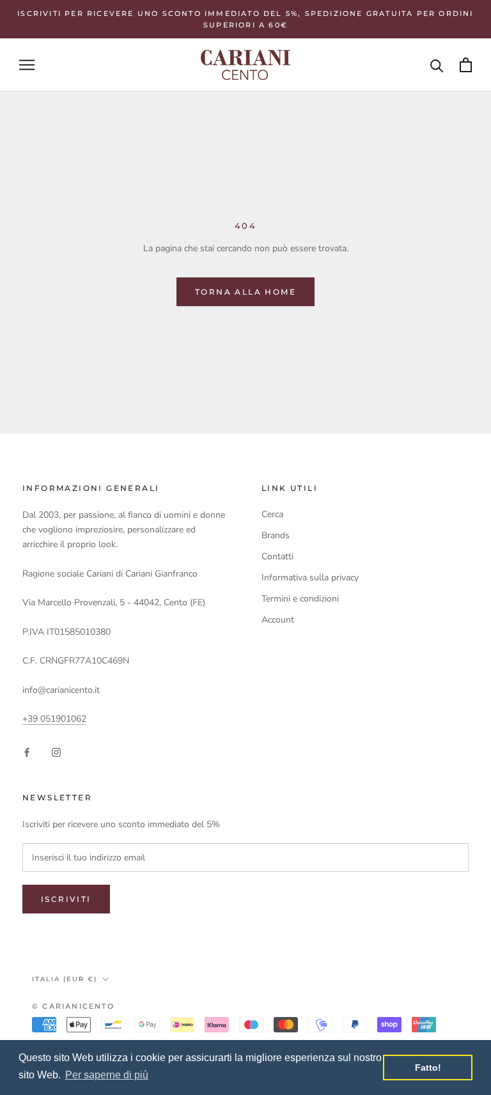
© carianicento (73, 1006)
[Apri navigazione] (27, 64)
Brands (275, 535)
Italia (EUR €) (64, 979)
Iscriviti (66, 899)
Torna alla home (245, 292)
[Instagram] (56, 752)
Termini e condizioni (300, 599)
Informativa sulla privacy (310, 577)
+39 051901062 (54, 719)
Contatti (277, 556)
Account (277, 620)
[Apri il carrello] (466, 65)
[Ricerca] (437, 65)
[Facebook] (26, 752)
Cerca (272, 514)
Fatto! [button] (428, 1067)
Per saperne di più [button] (106, 1074)
